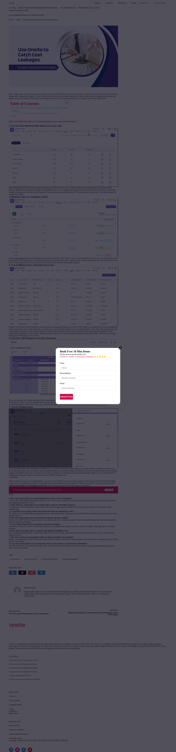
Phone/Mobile (65, 373)
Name (62, 363)
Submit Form (66, 396)
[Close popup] (120, 347)
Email (62, 383)
